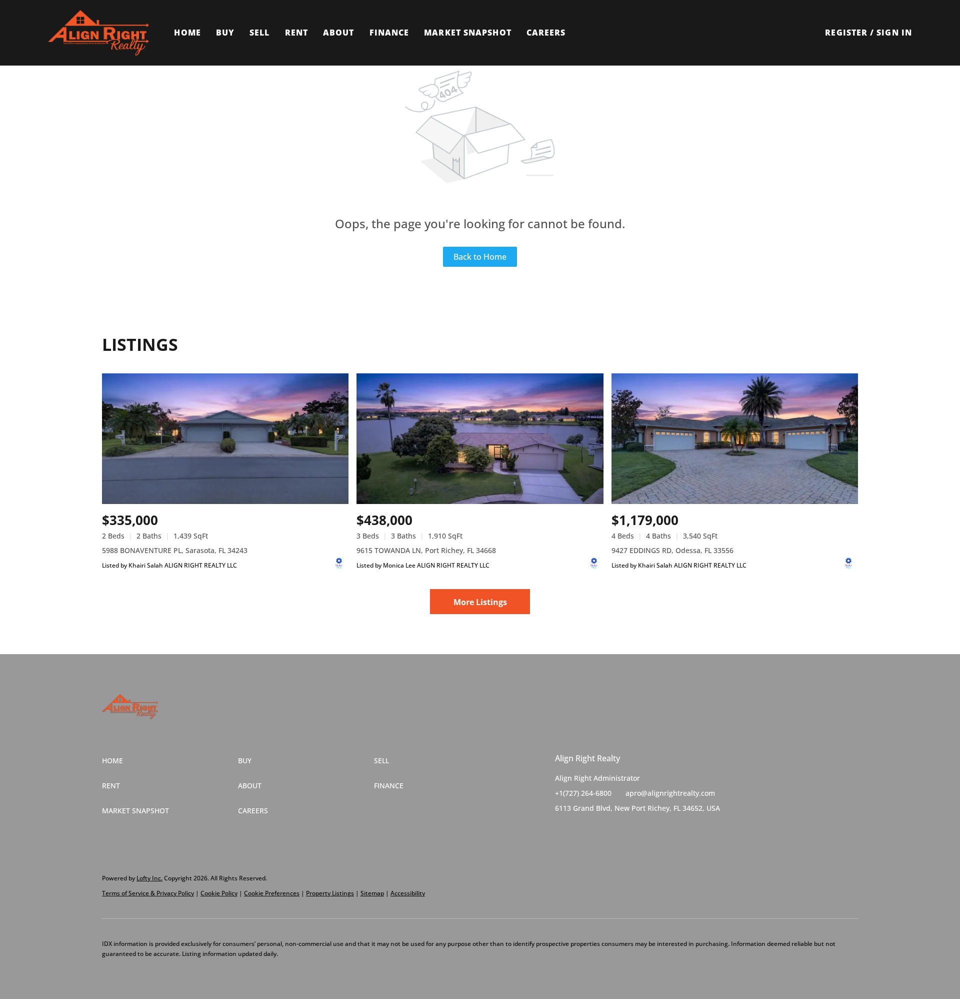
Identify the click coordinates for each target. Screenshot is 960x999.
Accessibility (407, 893)
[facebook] (562, 830)
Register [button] (846, 32)
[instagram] (602, 830)
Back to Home (480, 256)
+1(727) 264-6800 (583, 793)
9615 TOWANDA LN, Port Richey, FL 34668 (426, 550)
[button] (98, 33)
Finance (390, 32)
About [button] (338, 32)
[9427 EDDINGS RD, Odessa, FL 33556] (735, 438)
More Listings (480, 602)
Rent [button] (296, 32)
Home (187, 32)
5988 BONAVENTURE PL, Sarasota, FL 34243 (175, 550)
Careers (546, 32)
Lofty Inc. (149, 878)
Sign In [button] (894, 32)
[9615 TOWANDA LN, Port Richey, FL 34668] (479, 438)
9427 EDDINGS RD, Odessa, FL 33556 (673, 550)
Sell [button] (260, 32)
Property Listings (330, 893)
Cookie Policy (219, 893)
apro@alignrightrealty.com (670, 793)
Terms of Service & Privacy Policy (148, 893)
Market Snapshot (468, 32)
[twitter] (582, 830)
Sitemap (372, 893)
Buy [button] (225, 32)
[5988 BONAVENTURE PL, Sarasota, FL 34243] (225, 438)
